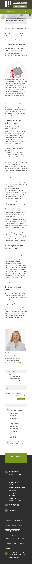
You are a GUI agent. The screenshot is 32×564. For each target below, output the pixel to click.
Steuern (17, 540)
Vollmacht (15, 543)
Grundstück (14, 525)
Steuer (12, 540)
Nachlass (7, 530)
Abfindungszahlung (9, 520)
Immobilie (20, 525)
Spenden (7, 540)
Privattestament (18, 535)
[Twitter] (6, 11)
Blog (13, 458)
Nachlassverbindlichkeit (10, 533)
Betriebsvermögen (14, 522)
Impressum (16, 461)
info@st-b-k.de (12, 510)
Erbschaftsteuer (23, 522)
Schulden (23, 538)
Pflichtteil (18, 533)
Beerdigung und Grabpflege (15, 378)
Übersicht (9, 374)
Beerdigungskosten (18, 520)
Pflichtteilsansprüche (9, 535)
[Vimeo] (10, 11)
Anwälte (8, 458)
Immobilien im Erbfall (14, 380)
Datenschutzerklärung (20, 458)
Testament (23, 540)
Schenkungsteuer (16, 538)
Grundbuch (8, 525)
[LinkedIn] (15, 11)
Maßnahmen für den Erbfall (15, 376)
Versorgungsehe (9, 543)
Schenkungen (8, 538)
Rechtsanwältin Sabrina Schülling (13, 362)
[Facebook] (8, 11)
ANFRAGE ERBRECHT (20, 6)
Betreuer (7, 522)
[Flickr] (12, 11)
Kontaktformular (21, 399)
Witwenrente (22, 543)
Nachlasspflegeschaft (15, 530)
